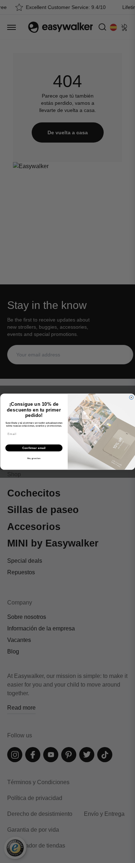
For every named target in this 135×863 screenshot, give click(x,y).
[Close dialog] (131, 397)
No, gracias (33, 458)
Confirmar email (33, 447)
